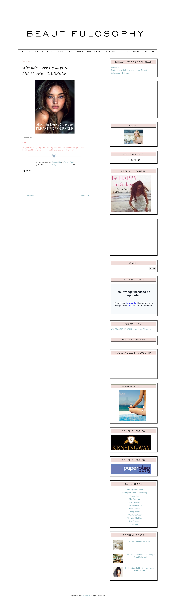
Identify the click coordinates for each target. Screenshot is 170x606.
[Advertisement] (76, 11)
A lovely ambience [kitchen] (140, 541)
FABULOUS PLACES (44, 52)
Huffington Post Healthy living (134, 492)
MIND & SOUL (94, 52)
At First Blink (85, 596)
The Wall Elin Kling (134, 518)
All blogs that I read (135, 489)
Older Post (85, 195)
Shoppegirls (56, 162)
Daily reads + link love (120, 73)
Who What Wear (135, 515)
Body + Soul (69, 162)
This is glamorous (135, 505)
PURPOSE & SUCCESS (117, 52)
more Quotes (115, 67)
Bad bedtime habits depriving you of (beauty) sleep (140, 569)
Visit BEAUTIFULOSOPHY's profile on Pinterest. (131, 329)
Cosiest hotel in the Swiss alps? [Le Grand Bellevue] (140, 556)
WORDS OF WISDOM (143, 52)
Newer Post (30, 195)
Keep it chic (135, 511)
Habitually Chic (135, 508)
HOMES (80, 52)
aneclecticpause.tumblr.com (57, 165)
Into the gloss (135, 502)
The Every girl (134, 499)
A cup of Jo (134, 496)
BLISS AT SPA (65, 52)
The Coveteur (135, 521)
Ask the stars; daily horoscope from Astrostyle (130, 70)
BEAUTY (26, 52)
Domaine (134, 524)
